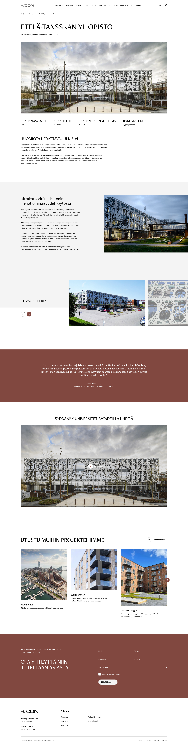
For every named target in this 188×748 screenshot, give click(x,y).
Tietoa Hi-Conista (119, 5)
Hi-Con (23, 14)
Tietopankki (103, 5)
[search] (166, 5)
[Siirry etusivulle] (27, 5)
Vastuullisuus (91, 5)
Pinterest (156, 740)
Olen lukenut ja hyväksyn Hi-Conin (111, 674)
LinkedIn (148, 740)
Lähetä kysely (107, 682)
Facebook (140, 740)
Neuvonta (69, 5)
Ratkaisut (57, 5)
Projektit (79, 5)
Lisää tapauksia (159, 540)
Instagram (164, 740)
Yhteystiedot (136, 5)
